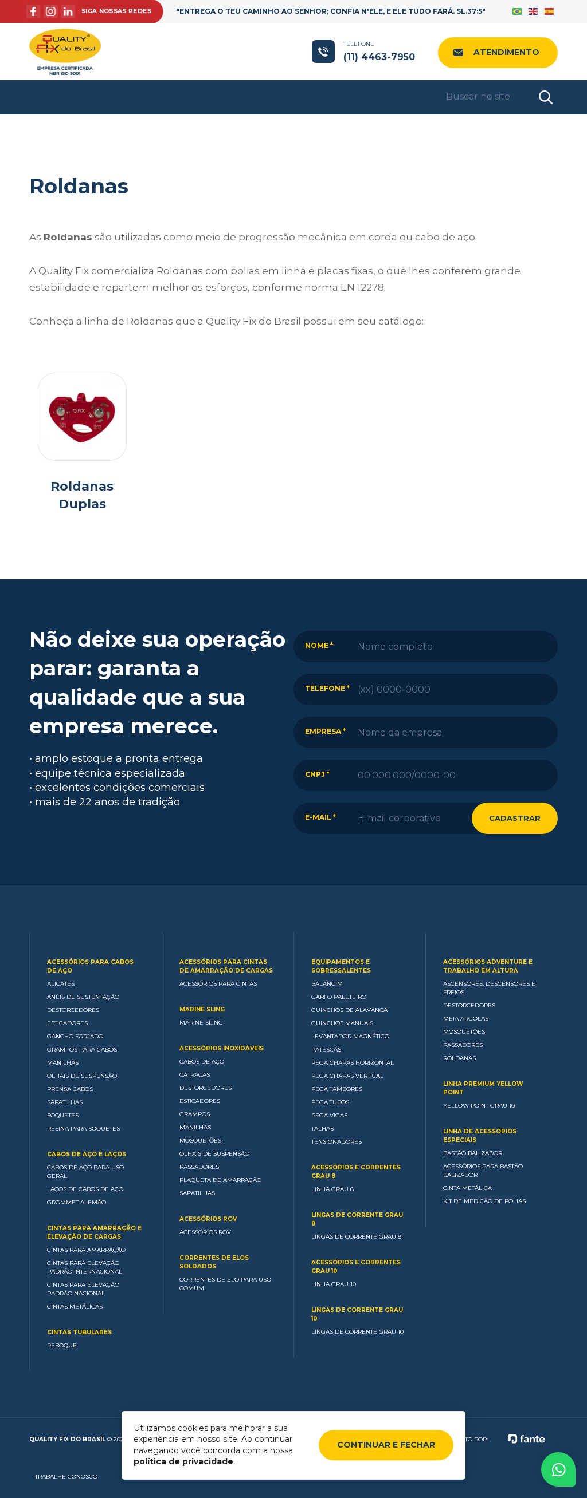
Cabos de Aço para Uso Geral (85, 1172)
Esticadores (67, 1023)
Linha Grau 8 (332, 1189)
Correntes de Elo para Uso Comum (225, 1284)
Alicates (61, 983)
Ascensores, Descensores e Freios (489, 988)
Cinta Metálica (467, 1188)
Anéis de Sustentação (83, 997)
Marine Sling (202, 1009)
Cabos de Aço (201, 1061)
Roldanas (459, 1058)
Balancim (327, 983)
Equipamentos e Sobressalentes (341, 966)
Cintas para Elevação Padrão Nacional (83, 1289)
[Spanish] (550, 11)
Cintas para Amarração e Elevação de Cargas (94, 1232)
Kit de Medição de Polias (484, 1201)
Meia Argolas (465, 1018)
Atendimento (506, 52)
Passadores (199, 1167)
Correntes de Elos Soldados (214, 1262)
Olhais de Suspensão (82, 1076)
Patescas (326, 1049)
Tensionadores (336, 1141)
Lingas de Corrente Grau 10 (357, 1314)
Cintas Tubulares (79, 1332)
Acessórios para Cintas (218, 983)
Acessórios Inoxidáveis (221, 1048)
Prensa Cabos (70, 1089)
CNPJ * (317, 774)
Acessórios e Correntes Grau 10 (356, 1267)
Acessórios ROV (208, 1219)
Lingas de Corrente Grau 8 (357, 1219)
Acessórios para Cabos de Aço (90, 966)
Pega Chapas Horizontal (352, 1062)
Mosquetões (200, 1140)
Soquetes (63, 1115)
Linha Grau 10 (333, 1284)
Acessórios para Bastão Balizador (483, 1171)
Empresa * (325, 731)
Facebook (36, 11)
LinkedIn (69, 11)
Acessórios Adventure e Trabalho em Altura (488, 966)
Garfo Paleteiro (338, 997)
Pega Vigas (329, 1115)
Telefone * (327, 688)
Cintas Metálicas (75, 1306)
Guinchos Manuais (342, 1023)
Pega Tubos (330, 1102)
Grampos (194, 1114)
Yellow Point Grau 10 (479, 1105)
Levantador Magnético (350, 1036)
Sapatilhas (65, 1102)
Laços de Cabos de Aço (85, 1189)
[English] (534, 11)
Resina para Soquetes (83, 1128)
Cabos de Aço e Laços (86, 1154)
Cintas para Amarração (86, 1250)
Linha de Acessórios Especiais (479, 1136)
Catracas (194, 1074)
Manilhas (63, 1062)
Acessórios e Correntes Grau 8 (356, 1172)
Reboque (62, 1345)
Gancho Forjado (75, 1036)
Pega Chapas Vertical (347, 1076)
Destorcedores (73, 1010)
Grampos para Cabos (82, 1049)
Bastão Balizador (472, 1153)
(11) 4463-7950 (379, 51)
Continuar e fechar (386, 1445)
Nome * (319, 645)
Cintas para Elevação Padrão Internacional (84, 1267)
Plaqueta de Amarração (220, 1180)
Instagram (53, 11)
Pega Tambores (336, 1089)
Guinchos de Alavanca (349, 1010)
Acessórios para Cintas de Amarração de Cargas (226, 966)
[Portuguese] (517, 11)
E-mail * (320, 817)
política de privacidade (183, 1461)
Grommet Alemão (76, 1202)
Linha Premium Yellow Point (483, 1088)
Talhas (322, 1128)
